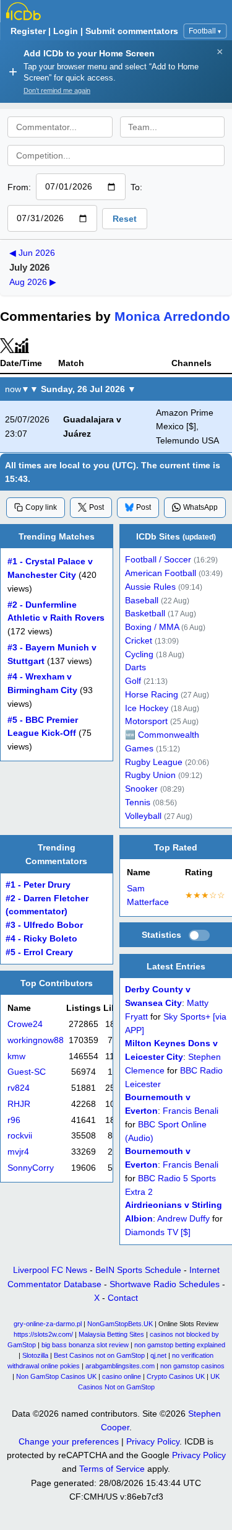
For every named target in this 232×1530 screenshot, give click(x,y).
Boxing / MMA (152, 627)
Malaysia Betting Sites (111, 1334)
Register (28, 31)
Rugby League (154, 762)
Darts (135, 668)
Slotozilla (35, 1355)
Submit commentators (131, 31)
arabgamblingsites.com (120, 1366)
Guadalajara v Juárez (92, 427)
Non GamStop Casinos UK (56, 1376)
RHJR (18, 1104)
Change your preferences (69, 1441)
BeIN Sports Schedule (138, 1270)
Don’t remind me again (57, 90)
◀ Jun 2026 (32, 253)
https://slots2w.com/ (43, 1334)
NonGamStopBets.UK (120, 1323)
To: (136, 187)
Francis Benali (190, 1111)
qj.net (158, 1355)
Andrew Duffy (183, 1218)
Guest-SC (26, 1072)
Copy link (41, 507)
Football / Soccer (158, 560)
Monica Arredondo (172, 316)
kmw (16, 1056)
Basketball (145, 614)
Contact (123, 1298)
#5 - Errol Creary (39, 951)
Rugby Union (150, 775)
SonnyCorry (30, 1168)
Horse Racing (151, 694)
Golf (133, 681)
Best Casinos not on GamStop (99, 1355)
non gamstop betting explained (179, 1345)
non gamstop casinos (192, 1366)
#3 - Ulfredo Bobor (44, 925)
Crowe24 (25, 1024)
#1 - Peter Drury (38, 885)
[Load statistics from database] (199, 936)
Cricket (138, 640)
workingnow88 (35, 1040)
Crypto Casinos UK (176, 1376)
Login (65, 31)
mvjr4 (18, 1151)
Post (96, 507)
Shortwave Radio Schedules (165, 1284)
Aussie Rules (150, 587)
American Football (160, 574)
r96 (13, 1120)
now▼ (17, 389)
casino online (121, 1376)
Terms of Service (112, 1469)
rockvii (19, 1135)
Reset (125, 219)
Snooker (141, 789)
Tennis (137, 802)
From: (19, 187)
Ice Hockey (146, 708)
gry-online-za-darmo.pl (48, 1323)
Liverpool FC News (50, 1270)
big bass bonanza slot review (85, 1345)
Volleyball (143, 816)
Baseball (141, 600)
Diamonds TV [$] (158, 1232)
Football (205, 31)
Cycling (139, 654)
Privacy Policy (152, 1441)
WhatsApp (200, 507)
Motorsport (146, 722)
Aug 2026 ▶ (32, 282)
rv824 (18, 1088)
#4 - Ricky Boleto (41, 938)
